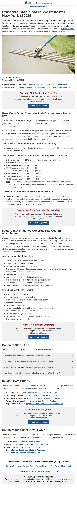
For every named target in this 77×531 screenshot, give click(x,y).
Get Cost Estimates (38, 337)
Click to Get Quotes (38, 223)
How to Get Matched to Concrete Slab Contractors (27, 445)
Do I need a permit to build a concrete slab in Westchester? (29, 361)
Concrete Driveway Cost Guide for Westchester (46, 398)
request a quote (67, 29)
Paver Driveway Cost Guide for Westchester (42, 401)
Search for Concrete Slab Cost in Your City (24, 447)
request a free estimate (58, 134)
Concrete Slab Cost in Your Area (57, 87)
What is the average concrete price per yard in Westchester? (30, 367)
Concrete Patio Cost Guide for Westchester (41, 396)
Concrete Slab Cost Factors (56, 85)
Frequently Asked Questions (13, 87)
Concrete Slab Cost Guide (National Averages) (26, 450)
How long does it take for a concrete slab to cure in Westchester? (32, 373)
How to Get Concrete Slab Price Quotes (23, 442)
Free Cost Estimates (38, 106)
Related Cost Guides (34, 87)
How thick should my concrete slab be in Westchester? (27, 356)
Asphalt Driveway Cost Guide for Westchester (44, 404)
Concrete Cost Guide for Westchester (42, 393)
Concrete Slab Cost (36, 85)
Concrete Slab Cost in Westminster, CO (23, 453)
